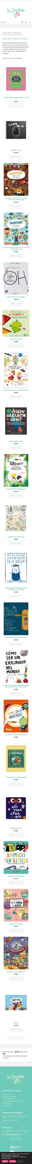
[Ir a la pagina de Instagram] (12, 1138)
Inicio (4, 33)
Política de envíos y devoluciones (13, 1101)
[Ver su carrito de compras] (26, 22)
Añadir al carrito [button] (16, 106)
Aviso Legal (6, 1094)
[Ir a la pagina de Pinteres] (19, 1138)
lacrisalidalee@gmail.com (14, 1135)
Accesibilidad (6, 1103)
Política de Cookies (8, 1099)
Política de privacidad (9, 1096)
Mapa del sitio (6, 1106)
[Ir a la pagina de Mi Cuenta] (22, 22)
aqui (9, 1158)
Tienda (9, 33)
